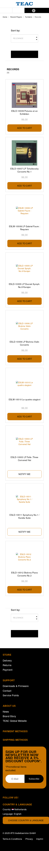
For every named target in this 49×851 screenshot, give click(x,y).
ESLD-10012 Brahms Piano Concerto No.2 (24, 574)
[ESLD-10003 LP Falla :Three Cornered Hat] (24, 441)
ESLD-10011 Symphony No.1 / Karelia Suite (24, 516)
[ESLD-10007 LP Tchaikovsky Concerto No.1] (24, 153)
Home (5, 17)
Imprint (39, 838)
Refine (24, 54)
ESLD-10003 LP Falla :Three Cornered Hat (24, 459)
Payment (7, 669)
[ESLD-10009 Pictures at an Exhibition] (24, 95)
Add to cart (24, 128)
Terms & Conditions (12, 838)
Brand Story (9, 716)
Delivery (7, 660)
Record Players (16, 17)
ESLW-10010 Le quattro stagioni (24, 399)
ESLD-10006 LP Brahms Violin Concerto (24, 343)
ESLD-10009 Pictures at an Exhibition (24, 112)
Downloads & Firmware (16, 686)
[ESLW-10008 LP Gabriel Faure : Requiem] (24, 211)
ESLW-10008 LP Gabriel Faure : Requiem (24, 228)
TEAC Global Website (15, 720)
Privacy (29, 838)
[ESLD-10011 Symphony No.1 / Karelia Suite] (24, 499)
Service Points (11, 695)
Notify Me (24, 474)
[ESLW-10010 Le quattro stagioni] (24, 384)
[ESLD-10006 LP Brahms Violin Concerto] (24, 326)
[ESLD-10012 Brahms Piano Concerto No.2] (24, 557)
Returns (7, 665)
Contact (7, 690)
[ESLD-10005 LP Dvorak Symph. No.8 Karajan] (24, 268)
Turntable (28, 17)
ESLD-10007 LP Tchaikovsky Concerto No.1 (24, 170)
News (6, 711)
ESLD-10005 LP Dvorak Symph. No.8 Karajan (24, 285)
